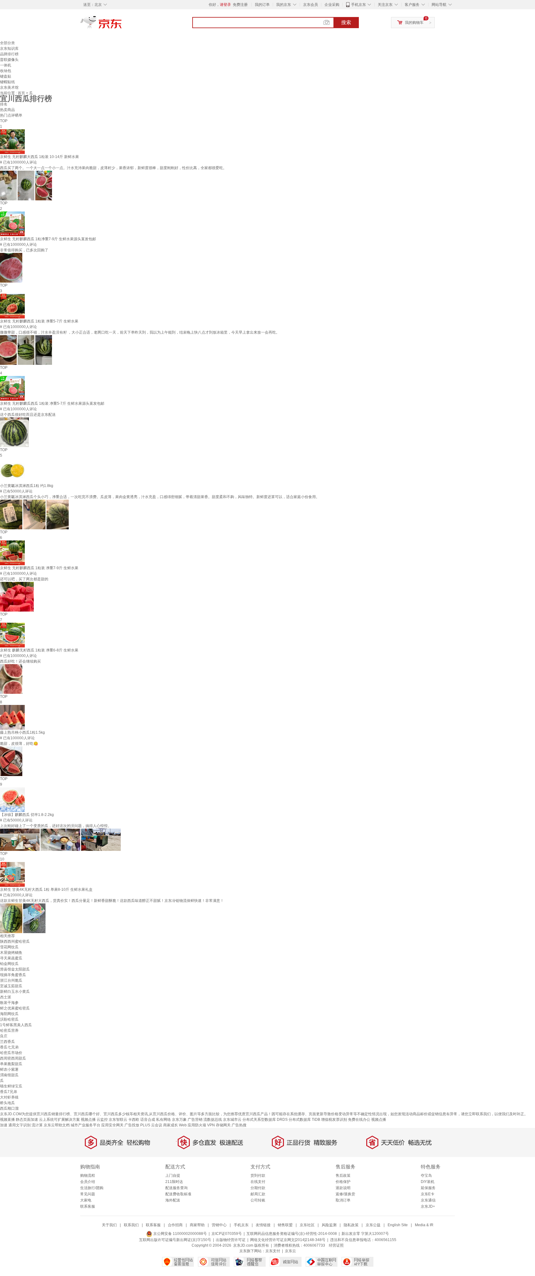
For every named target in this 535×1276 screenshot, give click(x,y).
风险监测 (329, 1225)
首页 (22, 93)
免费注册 (240, 4)
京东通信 (428, 1200)
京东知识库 (9, 48)
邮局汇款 (257, 1194)
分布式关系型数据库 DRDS (265, 1119)
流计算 (37, 1125)
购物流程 (87, 1175)
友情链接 (263, 1225)
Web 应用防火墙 (192, 1125)
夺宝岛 (426, 1175)
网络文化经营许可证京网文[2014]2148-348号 (287, 1240)
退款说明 (343, 1188)
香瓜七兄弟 (9, 1047)
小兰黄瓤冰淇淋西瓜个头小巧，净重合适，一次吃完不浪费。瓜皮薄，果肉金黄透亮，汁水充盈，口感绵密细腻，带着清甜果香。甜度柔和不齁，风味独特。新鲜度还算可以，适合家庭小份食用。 (160, 497)
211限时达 (174, 1182)
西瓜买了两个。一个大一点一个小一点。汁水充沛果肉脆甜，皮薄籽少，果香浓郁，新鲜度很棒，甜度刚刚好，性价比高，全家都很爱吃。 (113, 168)
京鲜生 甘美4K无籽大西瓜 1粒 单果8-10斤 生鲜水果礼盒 (46, 889)
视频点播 (88, 1119)
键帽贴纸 (7, 82)
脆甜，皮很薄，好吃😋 (19, 743)
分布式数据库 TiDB (304, 1119)
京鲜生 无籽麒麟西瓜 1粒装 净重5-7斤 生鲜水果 (39, 321)
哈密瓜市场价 (11, 1053)
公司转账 (257, 1200)
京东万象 (179, 1119)
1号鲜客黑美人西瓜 (16, 1025)
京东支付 (272, 1251)
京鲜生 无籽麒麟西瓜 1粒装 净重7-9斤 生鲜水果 (39, 568)
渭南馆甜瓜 (9, 1075)
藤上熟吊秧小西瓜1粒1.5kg (22, 732)
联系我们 (131, 1225)
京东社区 (307, 1225)
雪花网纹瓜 (9, 947)
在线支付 (257, 1182)
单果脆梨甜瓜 (11, 1064)
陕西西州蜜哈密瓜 (15, 941)
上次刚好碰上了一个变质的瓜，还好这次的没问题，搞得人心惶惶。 (55, 826)
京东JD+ (428, 1206)
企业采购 (331, 4)
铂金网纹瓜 (9, 964)
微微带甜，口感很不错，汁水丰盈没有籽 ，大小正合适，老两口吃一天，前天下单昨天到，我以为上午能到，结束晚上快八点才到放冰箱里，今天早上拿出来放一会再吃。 (140, 332)
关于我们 (109, 1225)
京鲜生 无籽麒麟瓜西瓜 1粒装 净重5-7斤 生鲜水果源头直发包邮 (52, 403)
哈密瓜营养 (9, 1030)
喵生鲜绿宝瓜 (11, 1086)
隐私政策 (351, 1225)
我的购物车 (414, 22)
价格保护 (343, 1182)
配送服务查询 (176, 1188)
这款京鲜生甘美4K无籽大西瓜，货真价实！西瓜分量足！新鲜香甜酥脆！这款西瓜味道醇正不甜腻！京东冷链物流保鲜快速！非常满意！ (112, 900)
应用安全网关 (112, 1125)
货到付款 (257, 1175)
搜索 (346, 22)
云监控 (102, 1119)
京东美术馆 (9, 87)
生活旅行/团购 (91, 1188)
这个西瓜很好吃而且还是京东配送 (28, 414)
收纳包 (5, 71)
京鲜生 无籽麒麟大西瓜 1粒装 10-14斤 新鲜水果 (39, 157)
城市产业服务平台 (85, 1125)
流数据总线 (212, 1119)
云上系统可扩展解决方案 (59, 1119)
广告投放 (131, 1125)
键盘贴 (5, 76)
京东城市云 (232, 1119)
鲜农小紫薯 (9, 1069)
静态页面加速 (27, 1119)
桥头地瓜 (7, 1103)
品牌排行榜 (9, 54)
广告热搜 (239, 1125)
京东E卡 (427, 1194)
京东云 (290, 1251)
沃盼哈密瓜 (9, 1019)
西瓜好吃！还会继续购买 (20, 661)
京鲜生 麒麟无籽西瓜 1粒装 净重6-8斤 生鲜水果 (39, 650)
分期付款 (257, 1188)
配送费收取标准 (178, 1194)
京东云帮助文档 (57, 1125)
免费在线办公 (359, 1119)
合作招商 (175, 1225)
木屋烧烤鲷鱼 (11, 952)
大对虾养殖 (9, 1097)
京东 (122, 24)
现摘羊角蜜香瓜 (13, 975)
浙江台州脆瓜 (11, 980)
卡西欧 (133, 1119)
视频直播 (7, 1119)
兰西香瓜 (7, 1041)
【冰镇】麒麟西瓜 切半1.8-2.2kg (27, 815)
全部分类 (7, 43)
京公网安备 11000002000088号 (179, 1233)
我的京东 (283, 4)
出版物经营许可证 (231, 1240)
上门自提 (172, 1175)
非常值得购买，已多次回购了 (24, 250)
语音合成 (147, 1119)
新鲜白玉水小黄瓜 (15, 991)
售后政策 (343, 1175)
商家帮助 (197, 1225)
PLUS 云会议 (151, 1125)
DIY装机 (427, 1182)
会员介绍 (87, 1182)
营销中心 (219, 1225)
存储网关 (223, 1125)
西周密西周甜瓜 (13, 1058)
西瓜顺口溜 (9, 1108)
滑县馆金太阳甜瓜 (15, 969)
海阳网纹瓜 (9, 1014)
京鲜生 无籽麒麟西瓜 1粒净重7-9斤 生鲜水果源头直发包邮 (48, 239)
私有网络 (163, 1119)
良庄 (3, 1036)
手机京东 (358, 4)
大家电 (85, 1200)
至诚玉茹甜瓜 (11, 986)
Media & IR (424, 1225)
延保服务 (428, 1188)
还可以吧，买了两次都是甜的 (24, 579)
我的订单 (262, 4)
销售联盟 (285, 1225)
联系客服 (87, 1206)
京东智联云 (118, 1119)
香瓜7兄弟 (8, 1092)
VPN (211, 1125)
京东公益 (373, 1225)
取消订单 (343, 1200)
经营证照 (336, 1245)
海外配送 (172, 1200)
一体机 (5, 65)
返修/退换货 (345, 1194)
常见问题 (87, 1194)
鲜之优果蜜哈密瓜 (15, 1008)
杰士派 (5, 997)
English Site (398, 1225)
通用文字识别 (19, 1125)
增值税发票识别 (334, 1119)
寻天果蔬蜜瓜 (11, 958)
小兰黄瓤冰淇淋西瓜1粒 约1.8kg (26, 486)
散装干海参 (9, 1003)
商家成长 (170, 1125)
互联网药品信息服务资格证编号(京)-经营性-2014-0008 (291, 1233)
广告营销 (195, 1119)
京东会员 (310, 4)
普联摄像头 (9, 60)
